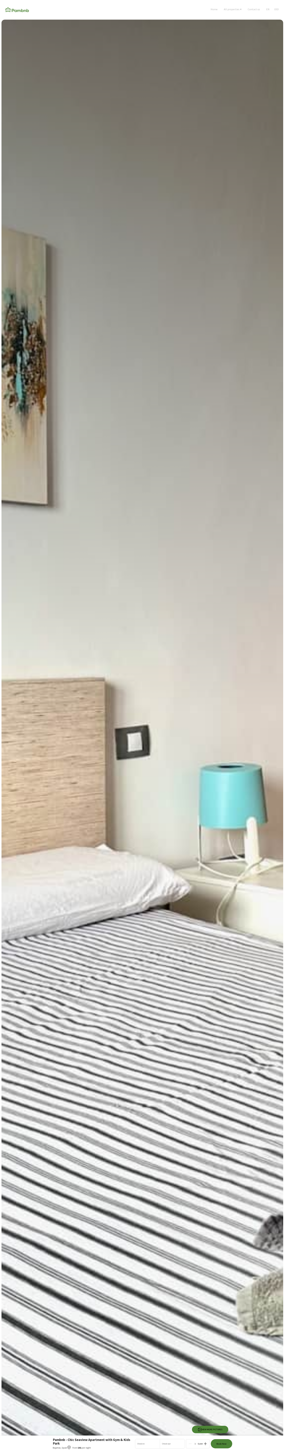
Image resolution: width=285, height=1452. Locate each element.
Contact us (254, 9)
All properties (232, 9)
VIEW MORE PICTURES (212, 1429)
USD (276, 9)
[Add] (205, 1444)
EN (267, 9)
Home (214, 9)
